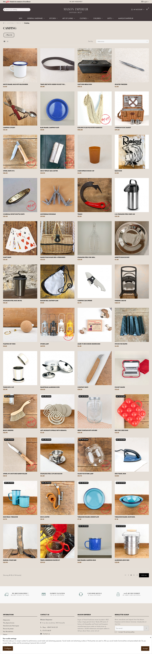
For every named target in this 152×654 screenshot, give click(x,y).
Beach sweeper (8, 430)
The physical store (8, 623)
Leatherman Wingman (48, 214)
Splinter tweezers (121, 84)
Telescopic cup (8, 387)
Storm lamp (44, 344)
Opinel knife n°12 (8, 171)
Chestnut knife (83, 387)
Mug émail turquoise (10, 517)
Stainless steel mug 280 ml (12, 300)
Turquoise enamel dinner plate (88, 517)
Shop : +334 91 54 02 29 (50, 627)
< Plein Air (8, 35)
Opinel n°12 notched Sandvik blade (15, 474)
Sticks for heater (121, 344)
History (5, 634)
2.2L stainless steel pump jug (125, 214)
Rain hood (118, 171)
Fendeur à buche (120, 300)
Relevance (123, 41)
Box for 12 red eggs (121, 430)
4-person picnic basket (123, 127)
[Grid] (4, 41)
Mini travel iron (120, 474)
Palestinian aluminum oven (50, 387)
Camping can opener (85, 300)
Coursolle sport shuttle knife (14, 214)
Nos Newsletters (8, 631)
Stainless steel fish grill (86, 257)
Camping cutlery (9, 127)
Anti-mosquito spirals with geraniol (53, 430)
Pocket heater (120, 387)
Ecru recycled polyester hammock (90, 127)
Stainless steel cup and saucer (51, 474)
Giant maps (7, 257)
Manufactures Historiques (11, 626)
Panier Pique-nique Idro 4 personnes (52, 257)
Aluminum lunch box (122, 560)
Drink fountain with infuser (87, 430)
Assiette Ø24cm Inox (122, 257)
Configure (7, 648)
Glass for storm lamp (85, 474)
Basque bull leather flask (49, 300)
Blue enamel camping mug (87, 560)
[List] (7, 41)
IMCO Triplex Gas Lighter (49, 171)
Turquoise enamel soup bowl (125, 517)
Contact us (46, 634)
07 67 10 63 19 (46, 630)
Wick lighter (44, 517)
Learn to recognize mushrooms (89, 344)
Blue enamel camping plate (49, 127)
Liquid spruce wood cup (86, 171)
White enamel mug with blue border (15, 84)
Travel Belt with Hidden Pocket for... (53, 84)
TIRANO (80, 214)
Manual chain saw (9, 560)
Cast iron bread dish (85, 84)
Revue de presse (8, 629)
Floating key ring (9, 344)
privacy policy (130, 632)
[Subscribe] (146, 628)
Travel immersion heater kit (50, 560)
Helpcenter (6, 620)
